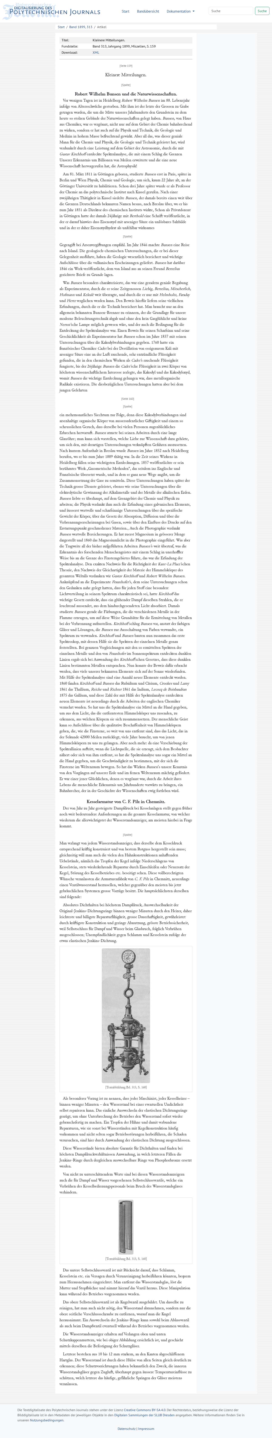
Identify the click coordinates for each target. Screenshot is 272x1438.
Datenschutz (127, 1428)
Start (125, 11)
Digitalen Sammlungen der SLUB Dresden (144, 1415)
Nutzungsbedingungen (47, 1420)
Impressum (146, 1428)
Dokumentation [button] (179, 11)
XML (96, 52)
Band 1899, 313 (80, 27)
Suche (262, 11)
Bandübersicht (148, 11)
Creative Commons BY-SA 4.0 (145, 1410)
